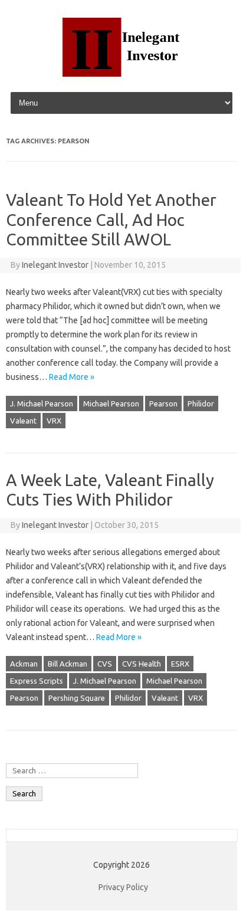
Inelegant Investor (55, 265)
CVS (104, 663)
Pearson (163, 403)
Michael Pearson (111, 403)
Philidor (201, 403)
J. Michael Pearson (41, 403)
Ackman (24, 663)
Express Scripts (36, 681)
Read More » (71, 377)
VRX (54, 420)
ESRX (180, 663)
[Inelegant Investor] (121, 73)
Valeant (23, 420)
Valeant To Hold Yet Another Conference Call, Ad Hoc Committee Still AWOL (111, 219)
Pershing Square (76, 698)
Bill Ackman (67, 663)
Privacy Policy (123, 887)
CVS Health (141, 663)
